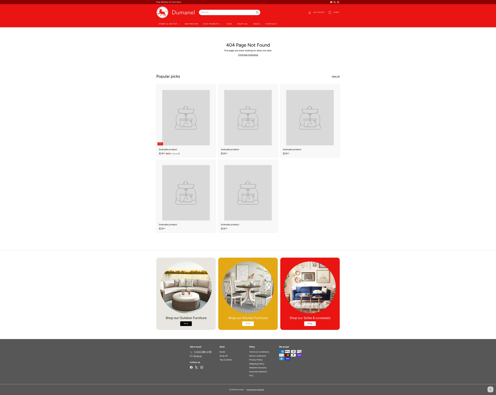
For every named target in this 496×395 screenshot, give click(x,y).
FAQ (251, 375)
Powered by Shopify (255, 389)
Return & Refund (257, 355)
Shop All (242, 24)
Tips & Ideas (226, 359)
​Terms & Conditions (259, 351)
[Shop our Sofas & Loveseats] (310, 287)
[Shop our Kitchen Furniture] (248, 287)
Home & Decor (168, 24)
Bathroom (191, 24)
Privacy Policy (256, 359)
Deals (256, 24)
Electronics (211, 24)
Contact (271, 24)
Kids (229, 24)
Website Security (257, 367)
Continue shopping (248, 54)
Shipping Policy (256, 363)
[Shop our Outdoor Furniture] (186, 287)
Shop (186, 323)
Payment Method (258, 371)
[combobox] (229, 12)
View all (336, 76)
